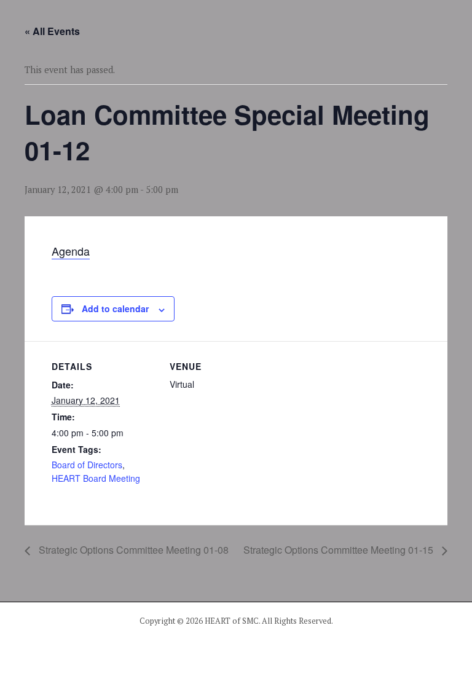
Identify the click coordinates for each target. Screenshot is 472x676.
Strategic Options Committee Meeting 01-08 (132, 550)
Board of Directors (87, 464)
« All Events (52, 31)
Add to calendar (115, 308)
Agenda (71, 251)
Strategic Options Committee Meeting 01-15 (339, 550)
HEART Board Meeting (96, 478)
